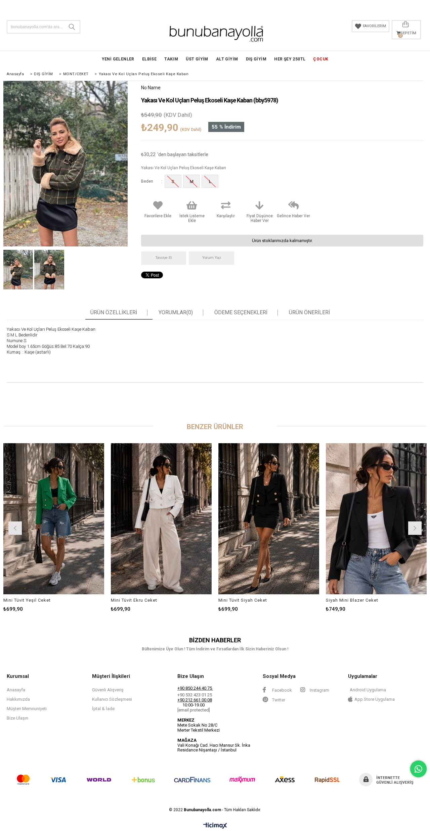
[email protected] (193, 709)
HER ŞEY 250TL (289, 59)
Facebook (281, 690)
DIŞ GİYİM (256, 59)
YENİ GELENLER (118, 59)
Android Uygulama (368, 689)
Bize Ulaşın (17, 718)
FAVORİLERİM (374, 26)
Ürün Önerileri (309, 313)
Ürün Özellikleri (113, 313)
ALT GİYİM (227, 59)
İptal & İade (103, 708)
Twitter (278, 699)
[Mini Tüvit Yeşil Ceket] (53, 518)
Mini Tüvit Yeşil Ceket (27, 600)
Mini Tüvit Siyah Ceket (242, 600)
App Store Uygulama (374, 699)
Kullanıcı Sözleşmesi (112, 699)
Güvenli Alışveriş (108, 689)
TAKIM (171, 59)
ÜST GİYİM (197, 59)
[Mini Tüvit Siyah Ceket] (268, 518)
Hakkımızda (18, 699)
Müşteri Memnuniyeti (27, 708)
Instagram (319, 690)
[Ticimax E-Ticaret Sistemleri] (215, 826)
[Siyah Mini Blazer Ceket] (376, 518)
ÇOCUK (320, 59)
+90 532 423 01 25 (194, 694)
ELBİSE (149, 59)
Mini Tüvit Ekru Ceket (134, 600)
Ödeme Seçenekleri (240, 313)
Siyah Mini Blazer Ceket (352, 600)
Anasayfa (16, 689)
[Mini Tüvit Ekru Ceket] (161, 518)
